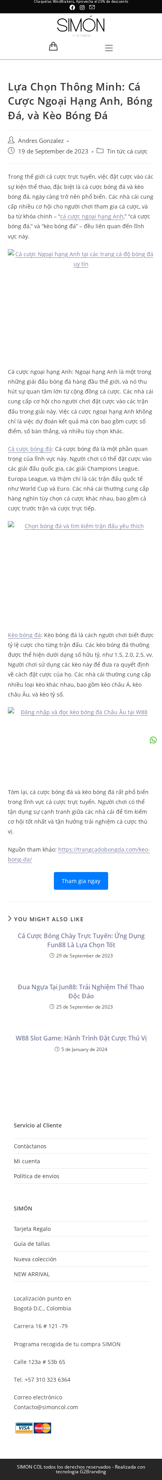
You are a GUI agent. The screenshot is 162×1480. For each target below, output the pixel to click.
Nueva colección (35, 1259)
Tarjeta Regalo (32, 1228)
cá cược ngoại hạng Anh (91, 216)
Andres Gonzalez (41, 140)
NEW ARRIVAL (32, 1274)
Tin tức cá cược (127, 151)
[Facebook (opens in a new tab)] (72, 7)
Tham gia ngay (81, 881)
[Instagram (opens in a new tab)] (82, 7)
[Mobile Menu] (108, 48)
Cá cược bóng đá (30, 449)
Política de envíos (36, 1176)
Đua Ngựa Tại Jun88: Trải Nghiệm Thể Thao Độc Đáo (81, 991)
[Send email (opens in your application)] (91, 7)
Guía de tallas (32, 1243)
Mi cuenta (27, 1161)
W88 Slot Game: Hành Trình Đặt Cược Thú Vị (81, 1038)
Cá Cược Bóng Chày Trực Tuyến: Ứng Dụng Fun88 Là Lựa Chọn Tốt (81, 940)
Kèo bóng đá (24, 635)
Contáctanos (30, 1146)
